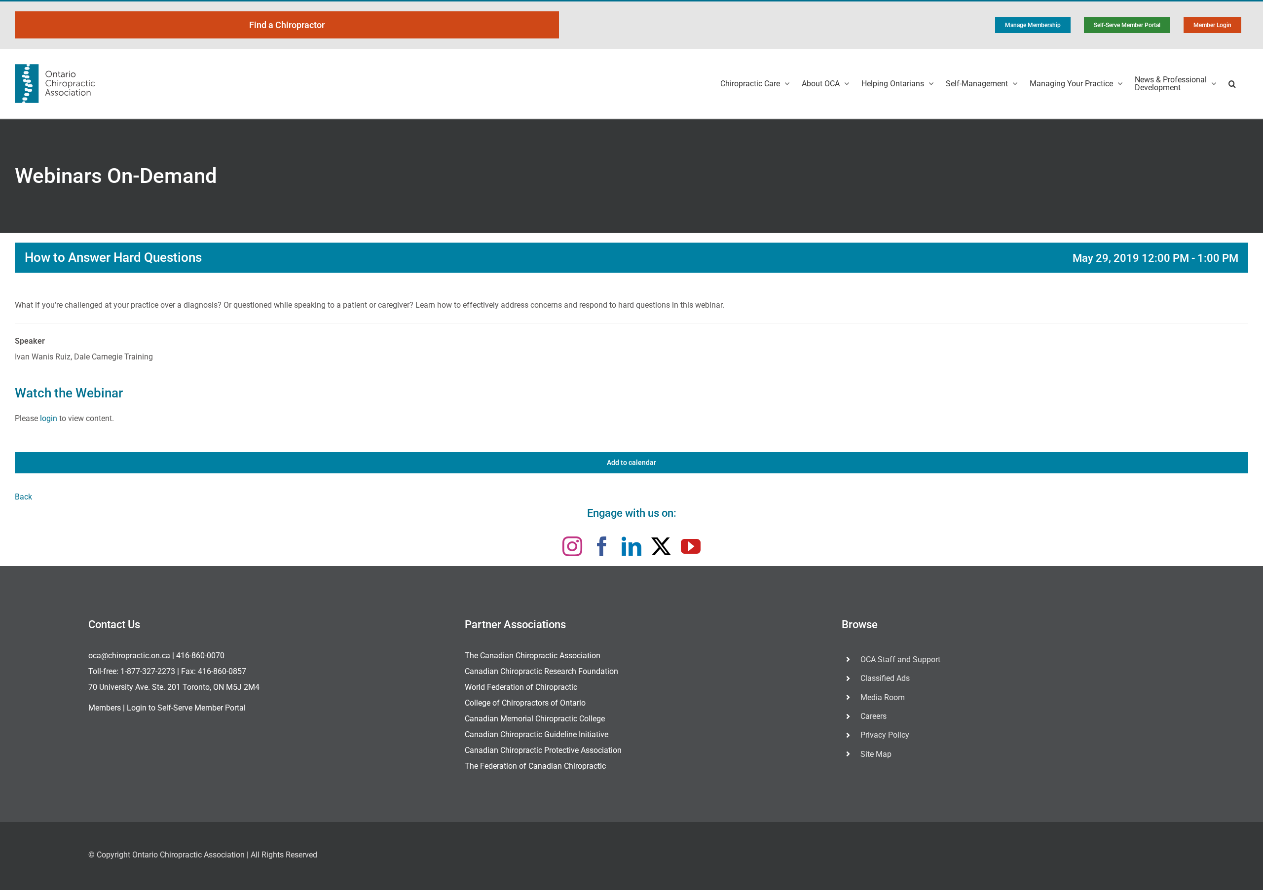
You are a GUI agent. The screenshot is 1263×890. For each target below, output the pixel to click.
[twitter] (661, 546)
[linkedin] (631, 546)
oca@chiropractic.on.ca (129, 655)
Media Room (882, 697)
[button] (1232, 83)
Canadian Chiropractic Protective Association (543, 750)
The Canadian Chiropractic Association (532, 655)
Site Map (876, 754)
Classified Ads (885, 678)
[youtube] (691, 546)
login (48, 418)
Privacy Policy (884, 735)
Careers (873, 716)
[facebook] (602, 546)
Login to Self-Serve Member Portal (186, 707)
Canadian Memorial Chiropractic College (535, 718)
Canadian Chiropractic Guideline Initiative (536, 734)
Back (23, 496)
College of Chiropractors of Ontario (525, 703)
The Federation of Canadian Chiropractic (535, 766)
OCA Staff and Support (900, 659)
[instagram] (572, 546)
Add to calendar (631, 462)
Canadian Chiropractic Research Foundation (541, 671)
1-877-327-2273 (147, 671)
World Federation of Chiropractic (521, 687)
